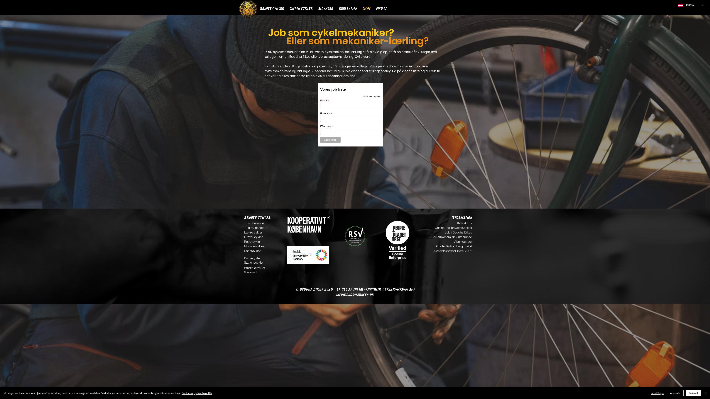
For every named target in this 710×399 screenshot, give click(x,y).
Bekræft (693, 393)
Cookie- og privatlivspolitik (197, 393)
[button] (301, 8)
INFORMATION (462, 217)
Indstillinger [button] (657, 393)
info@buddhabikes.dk (355, 295)
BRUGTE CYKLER (257, 217)
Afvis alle (675, 393)
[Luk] (705, 393)
